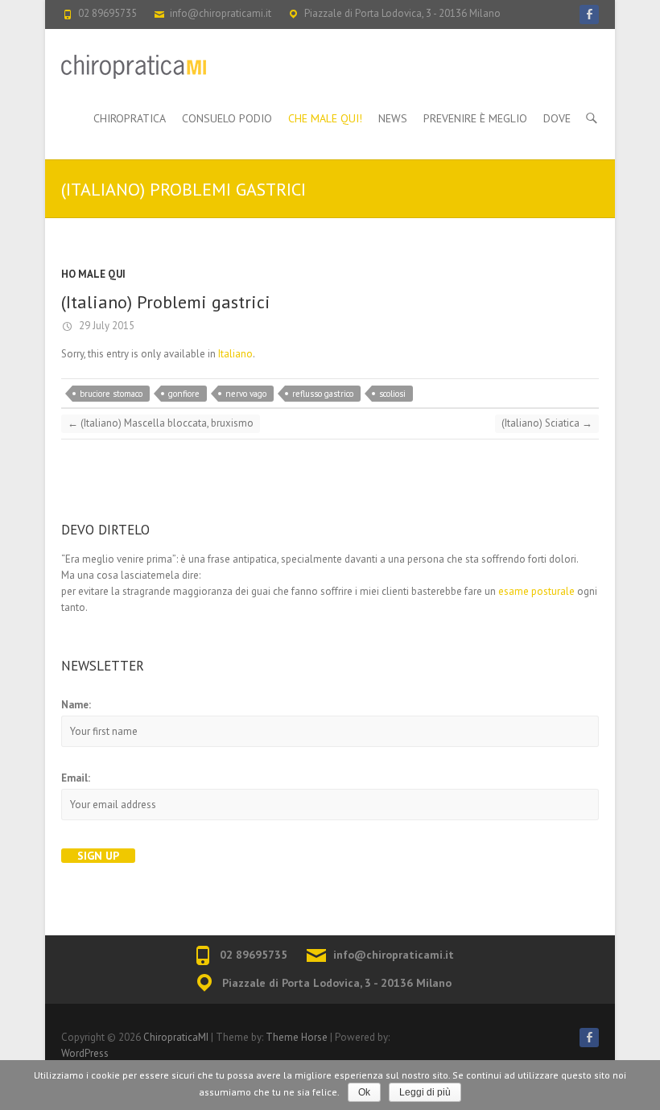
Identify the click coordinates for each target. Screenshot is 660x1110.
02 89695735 (107, 13)
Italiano (235, 354)
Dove (557, 118)
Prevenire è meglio (475, 118)
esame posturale (536, 591)
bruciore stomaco (111, 393)
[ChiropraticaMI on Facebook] (589, 14)
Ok (364, 1092)
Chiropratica (129, 118)
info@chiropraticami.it (220, 13)
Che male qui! (325, 118)
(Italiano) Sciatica (546, 423)
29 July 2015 (105, 325)
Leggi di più (425, 1092)
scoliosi (392, 393)
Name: (76, 705)
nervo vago (245, 393)
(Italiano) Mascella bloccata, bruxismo (161, 423)
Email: (75, 778)
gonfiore (184, 393)
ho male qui (93, 274)
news (392, 118)
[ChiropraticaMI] (133, 67)
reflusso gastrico (322, 393)
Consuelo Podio (227, 118)
